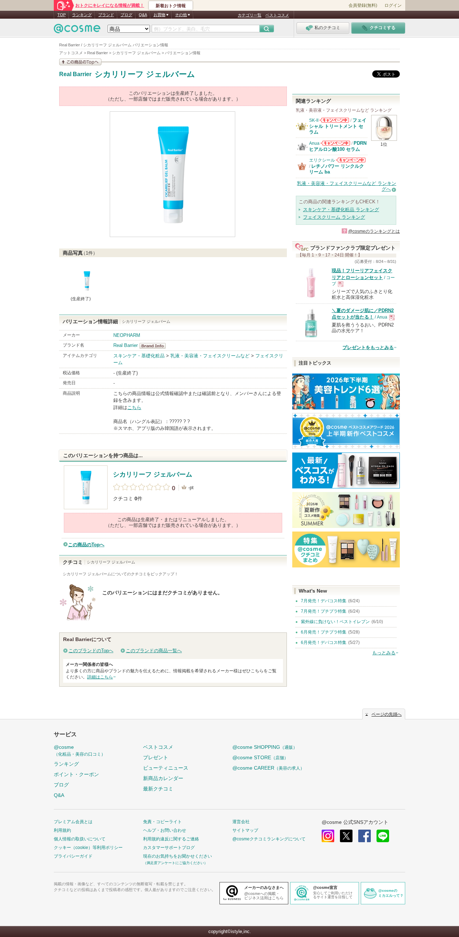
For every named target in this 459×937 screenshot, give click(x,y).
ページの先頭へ (387, 714)
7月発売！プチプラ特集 (323, 611)
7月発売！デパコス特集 (323, 600)
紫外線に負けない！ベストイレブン (335, 621)
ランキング (82, 15)
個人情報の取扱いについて (79, 838)
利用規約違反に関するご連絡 (171, 838)
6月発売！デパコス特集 (323, 642)
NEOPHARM (126, 335)
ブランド (106, 15)
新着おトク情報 (171, 5)
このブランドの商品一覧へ (154, 650)
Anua (314, 143)
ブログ (126, 15)
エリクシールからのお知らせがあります (351, 160)
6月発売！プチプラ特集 (323, 632)
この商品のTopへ (86, 544)
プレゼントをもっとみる (368, 347)
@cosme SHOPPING (264, 747)
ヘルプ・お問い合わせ (164, 830)
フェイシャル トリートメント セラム (337, 126)
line (383, 836)
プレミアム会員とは (73, 821)
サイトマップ (245, 830)
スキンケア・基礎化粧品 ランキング (341, 209)
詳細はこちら (100, 676)
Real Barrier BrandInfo (154, 346)
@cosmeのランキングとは (374, 231)
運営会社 (241, 821)
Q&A (143, 15)
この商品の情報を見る (80, 62)
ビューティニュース (165, 768)
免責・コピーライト (162, 821)
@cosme (79, 750)
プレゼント (155, 757)
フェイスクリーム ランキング (334, 217)
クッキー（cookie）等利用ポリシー (88, 847)
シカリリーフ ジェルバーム (145, 74)
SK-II (313, 120)
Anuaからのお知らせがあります (335, 143)
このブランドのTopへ (90, 650)
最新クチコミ (158, 789)
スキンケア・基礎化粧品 (139, 355)
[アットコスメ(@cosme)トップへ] (77, 30)
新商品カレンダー (163, 778)
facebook (364, 836)
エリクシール (322, 160)
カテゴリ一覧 (249, 15)
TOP (61, 15)
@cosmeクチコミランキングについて (269, 838)
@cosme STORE (260, 757)
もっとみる (384, 652)
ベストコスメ (277, 15)
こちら (134, 407)
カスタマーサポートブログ (169, 847)
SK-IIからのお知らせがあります (334, 120)
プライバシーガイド (73, 856)
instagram (328, 836)
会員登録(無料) (363, 5)
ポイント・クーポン (76, 774)
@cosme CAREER (268, 768)
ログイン (393, 5)
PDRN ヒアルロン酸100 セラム (337, 146)
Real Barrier (75, 74)
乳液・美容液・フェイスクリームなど (210, 355)
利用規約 (62, 830)
